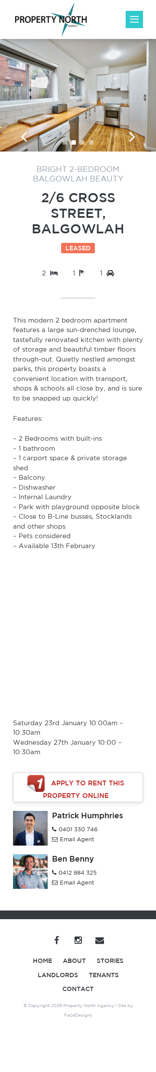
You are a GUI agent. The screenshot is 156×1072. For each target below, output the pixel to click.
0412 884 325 (77, 872)
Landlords (58, 975)
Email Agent (77, 839)
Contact (78, 988)
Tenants (104, 975)
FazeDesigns (78, 1014)
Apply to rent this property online (83, 789)
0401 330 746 (78, 829)
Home (42, 960)
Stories (110, 960)
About (74, 960)
